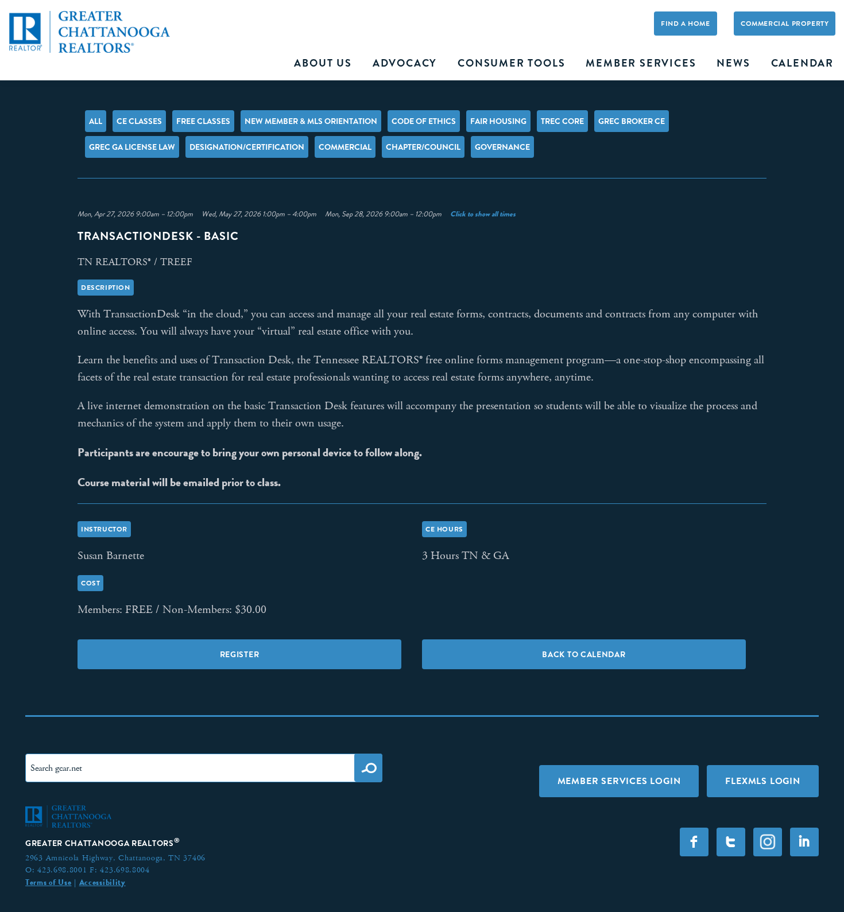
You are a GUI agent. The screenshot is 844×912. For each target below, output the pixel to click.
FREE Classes (203, 121)
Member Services (641, 63)
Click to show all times (483, 214)
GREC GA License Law (132, 147)
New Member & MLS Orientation (311, 121)
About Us (322, 63)
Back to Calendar (583, 654)
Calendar (802, 63)
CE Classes (139, 121)
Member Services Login (619, 781)
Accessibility (102, 882)
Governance (502, 147)
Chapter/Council (423, 147)
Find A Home (685, 23)
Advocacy (405, 63)
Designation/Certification (246, 147)
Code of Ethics (424, 121)
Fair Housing (498, 121)
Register (240, 654)
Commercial (345, 147)
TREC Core (562, 121)
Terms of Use (48, 882)
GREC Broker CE (631, 121)
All (95, 121)
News (733, 63)
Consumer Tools (511, 63)
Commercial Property (784, 23)
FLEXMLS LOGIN (762, 781)
